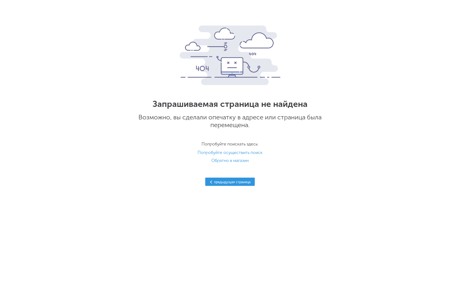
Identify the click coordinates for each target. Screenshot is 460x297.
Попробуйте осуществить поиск (230, 152)
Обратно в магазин (230, 160)
